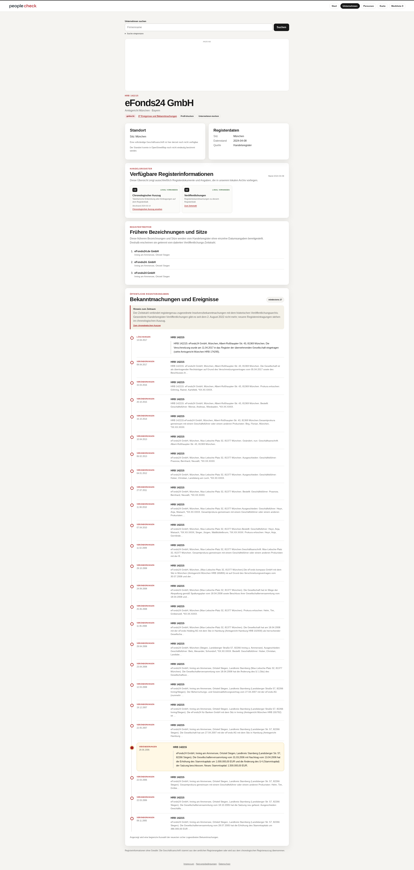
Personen (368, 6)
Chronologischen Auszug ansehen (147, 209)
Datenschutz (224, 864)
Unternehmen (350, 6)
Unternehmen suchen (135, 21)
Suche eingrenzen (135, 33)
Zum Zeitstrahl (190, 206)
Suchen (281, 27)
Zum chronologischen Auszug (147, 325)
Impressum (189, 864)
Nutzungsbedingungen (206, 864)
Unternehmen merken (209, 116)
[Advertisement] (207, 66)
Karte (383, 6)
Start (334, 6)
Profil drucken (187, 116)
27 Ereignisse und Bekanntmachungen (157, 116)
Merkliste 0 (397, 6)
